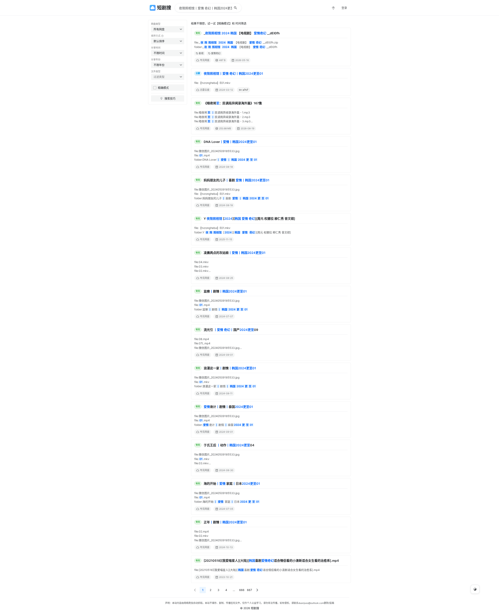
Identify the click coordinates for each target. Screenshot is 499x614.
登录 (344, 7)
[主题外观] (333, 8)
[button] (195, 590)
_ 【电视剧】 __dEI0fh (242, 33)
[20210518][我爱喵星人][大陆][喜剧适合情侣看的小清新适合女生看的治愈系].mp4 (271, 561)
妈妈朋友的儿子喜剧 (236, 180)
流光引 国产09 (231, 330)
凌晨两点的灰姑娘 (234, 253)
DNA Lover (230, 142)
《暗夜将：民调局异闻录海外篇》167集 (233, 103)
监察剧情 (225, 291)
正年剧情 (225, 522)
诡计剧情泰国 (228, 407)
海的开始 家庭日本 (232, 484)
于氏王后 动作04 (229, 445)
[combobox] (167, 29)
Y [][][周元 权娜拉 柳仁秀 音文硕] (249, 219)
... (234, 590)
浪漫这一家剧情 (230, 368)
